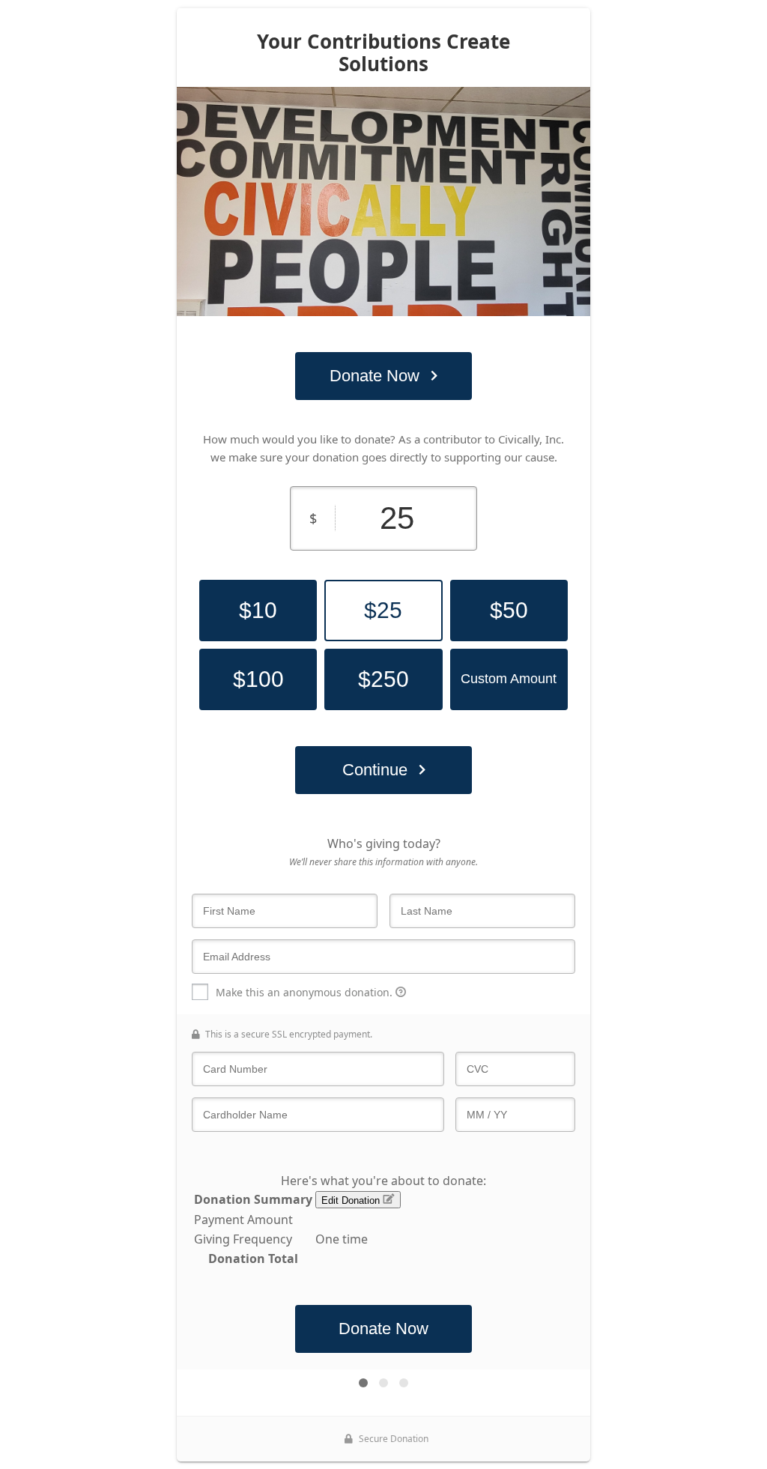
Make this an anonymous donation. (305, 992)
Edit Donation (352, 1200)
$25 (383, 610)
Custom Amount (509, 678)
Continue (374, 769)
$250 (383, 679)
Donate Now (374, 375)
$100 (258, 679)
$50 (509, 610)
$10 (258, 610)
